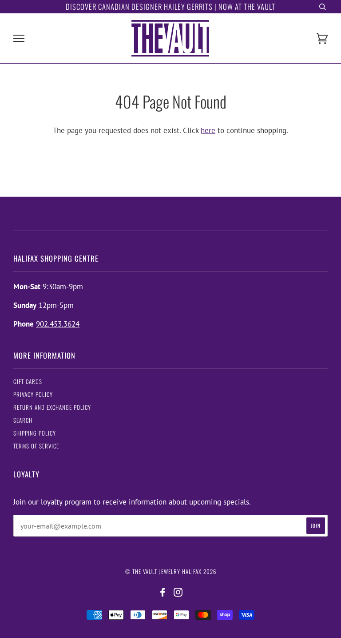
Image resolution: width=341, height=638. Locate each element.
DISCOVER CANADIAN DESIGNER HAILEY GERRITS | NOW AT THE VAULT (170, 6)
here (208, 130)
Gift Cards (27, 381)
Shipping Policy (34, 433)
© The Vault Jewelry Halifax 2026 (170, 571)
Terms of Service (36, 446)
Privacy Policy (33, 394)
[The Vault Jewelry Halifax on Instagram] (178, 592)
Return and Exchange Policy (52, 407)
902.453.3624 (57, 324)
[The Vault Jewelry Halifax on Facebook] (162, 592)
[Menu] (18, 38)
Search (22, 420)
